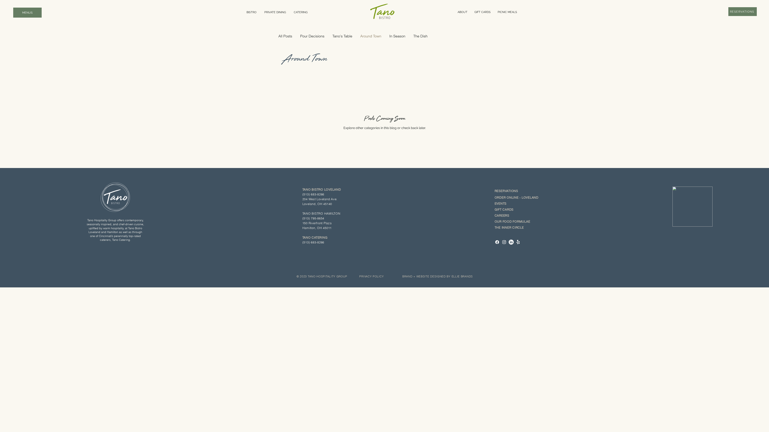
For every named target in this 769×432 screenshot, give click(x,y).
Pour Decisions (312, 36)
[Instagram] (504, 242)
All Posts (285, 36)
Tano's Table (342, 36)
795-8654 (317, 218)
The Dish (420, 36)
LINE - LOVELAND (525, 197)
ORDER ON (503, 197)
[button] (507, 190)
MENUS (27, 12)
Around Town (370, 36)
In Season (397, 36)
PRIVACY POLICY (371, 276)
